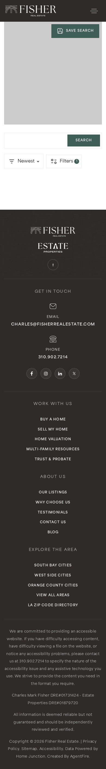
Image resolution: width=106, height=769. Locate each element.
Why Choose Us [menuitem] (53, 502)
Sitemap (29, 749)
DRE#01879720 (63, 703)
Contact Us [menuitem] (53, 522)
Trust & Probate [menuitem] (53, 459)
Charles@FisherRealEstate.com (53, 325)
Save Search (80, 31)
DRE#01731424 (65, 695)
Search (84, 140)
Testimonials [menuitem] (53, 512)
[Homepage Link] (30, 11)
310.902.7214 (53, 357)
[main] (53, 105)
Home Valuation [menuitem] (53, 439)
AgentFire (79, 756)
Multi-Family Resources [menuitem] (53, 449)
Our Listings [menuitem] (53, 492)
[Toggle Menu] (94, 11)
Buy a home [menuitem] (53, 419)
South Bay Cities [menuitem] (53, 565)
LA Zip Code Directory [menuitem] (53, 605)
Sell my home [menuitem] (53, 429)
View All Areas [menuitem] (53, 595)
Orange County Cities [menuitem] (53, 585)
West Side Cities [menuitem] (53, 575)
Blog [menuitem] (53, 532)
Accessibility (51, 749)
